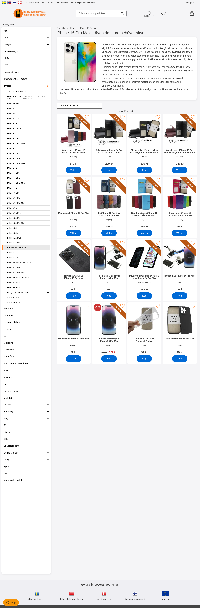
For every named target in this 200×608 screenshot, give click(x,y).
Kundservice (62, 2)
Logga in (190, 2)
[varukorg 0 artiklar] (192, 13)
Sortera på (68, 105)
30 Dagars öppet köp (34, 2)
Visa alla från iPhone (16, 91)
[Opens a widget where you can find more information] (11, 603)
